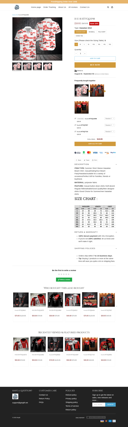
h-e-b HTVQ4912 (71, 310)
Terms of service (72, 406)
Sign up (111, 405)
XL (88, 44)
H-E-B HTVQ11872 (38, 310)
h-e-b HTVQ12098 (91, 119)
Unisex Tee (79, 36)
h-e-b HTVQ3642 (20, 310)
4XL (105, 44)
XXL (94, 44)
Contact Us (84, 7)
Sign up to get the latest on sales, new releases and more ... (103, 397)
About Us (62, 7)
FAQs (41, 402)
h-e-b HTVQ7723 (82, 131)
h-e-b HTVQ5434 (89, 310)
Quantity (77, 50)
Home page (36, 7)
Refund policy (71, 395)
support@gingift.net (20, 403)
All (17, 15)
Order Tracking (49, 7)
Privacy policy (71, 399)
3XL (99, 44)
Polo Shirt (101, 32)
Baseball (92, 32)
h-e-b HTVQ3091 (106, 355)
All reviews (73, 7)
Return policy (71, 410)
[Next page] (116, 307)
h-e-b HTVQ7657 (82, 125)
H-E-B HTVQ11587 (72, 355)
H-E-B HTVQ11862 (55, 310)
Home (14, 15)
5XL (110, 44)
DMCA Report (80, 417)
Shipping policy (72, 402)
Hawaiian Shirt (85, 28)
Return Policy (44, 399)
